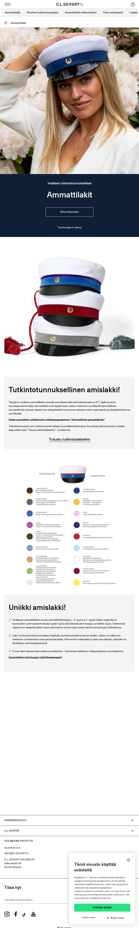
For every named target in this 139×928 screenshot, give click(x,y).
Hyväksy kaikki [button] (102, 908)
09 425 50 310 (12, 848)
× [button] (132, 856)
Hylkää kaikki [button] (88, 918)
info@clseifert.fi (16, 853)
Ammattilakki (12, 12)
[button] (117, 918)
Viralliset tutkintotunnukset (42, 12)
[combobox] (128, 860)
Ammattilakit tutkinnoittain (80, 12)
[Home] (5, 23)
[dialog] (102, 888)
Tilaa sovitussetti (113, 12)
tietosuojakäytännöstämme (98, 898)
